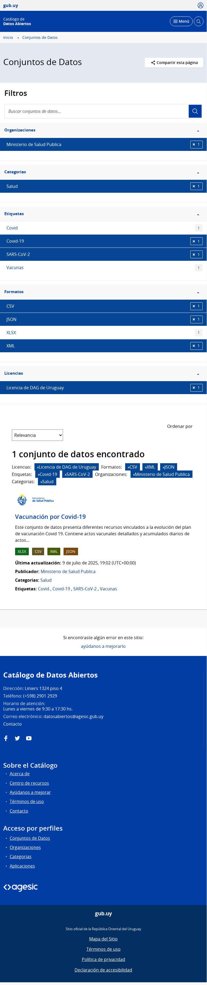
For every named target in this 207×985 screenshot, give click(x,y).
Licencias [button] (13, 373)
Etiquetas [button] (14, 213)
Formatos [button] (13, 292)
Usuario (195, 111)
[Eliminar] (38, 467)
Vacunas (103, 267)
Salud (103, 186)
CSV (103, 306)
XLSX (103, 333)
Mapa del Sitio (103, 939)
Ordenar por (180, 426)
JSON (103, 319)
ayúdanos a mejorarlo (103, 646)
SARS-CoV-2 (103, 254)
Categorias (20, 856)
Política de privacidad (103, 959)
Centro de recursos (29, 783)
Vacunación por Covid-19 (50, 517)
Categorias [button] (15, 172)
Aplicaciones (22, 866)
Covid (103, 228)
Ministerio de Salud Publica (103, 144)
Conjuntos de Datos (40, 37)
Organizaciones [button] (19, 130)
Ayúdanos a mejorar (30, 792)
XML (103, 346)
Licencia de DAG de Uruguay (103, 388)
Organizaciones (25, 847)
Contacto (19, 811)
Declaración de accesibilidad (103, 970)
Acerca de (20, 774)
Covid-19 (103, 241)
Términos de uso (27, 801)
